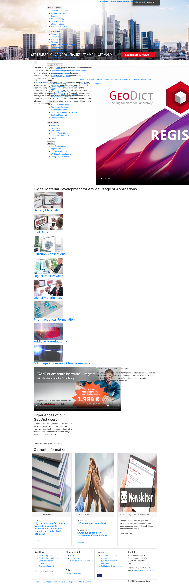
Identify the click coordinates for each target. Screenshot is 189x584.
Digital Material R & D (60, 50)
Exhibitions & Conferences (112, 566)
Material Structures (59, 110)
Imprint (72, 582)
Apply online (56, 149)
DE (145, 1)
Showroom (51, 101)
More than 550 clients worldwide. (49, 444)
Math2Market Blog (58, 84)
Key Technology (57, 19)
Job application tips (59, 151)
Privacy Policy (60, 582)
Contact (54, 138)
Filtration (54, 42)
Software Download (59, 26)
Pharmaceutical (57, 52)
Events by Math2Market (61, 91)
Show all (37, 541)
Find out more (103, 386)
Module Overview (58, 13)
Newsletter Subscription (80, 561)
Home (38, 582)
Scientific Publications (60, 104)
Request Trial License (44, 571)
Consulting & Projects (60, 73)
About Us (55, 125)
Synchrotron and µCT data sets (64, 112)
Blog (72, 555)
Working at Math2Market (61, 154)
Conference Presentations (61, 107)
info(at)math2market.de (144, 570)
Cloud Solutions (57, 24)
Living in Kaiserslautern (60, 156)
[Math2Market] (41, 81)
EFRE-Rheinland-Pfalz (60, 136)
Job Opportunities (58, 146)
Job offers (74, 558)
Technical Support (58, 68)
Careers (50, 143)
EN (143, 1)
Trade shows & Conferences (62, 97)
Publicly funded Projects (61, 133)
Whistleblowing (85, 582)
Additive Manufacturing (60, 55)
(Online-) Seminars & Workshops (64, 94)
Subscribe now (127, 534)
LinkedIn (69, 574)
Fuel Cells (55, 37)
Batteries (54, 34)
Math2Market (53, 122)
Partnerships (56, 128)
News (49, 81)
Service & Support (55, 65)
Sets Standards (57, 21)
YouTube (77, 574)
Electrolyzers (56, 39)
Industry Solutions (54, 31)
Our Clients (55, 130)
